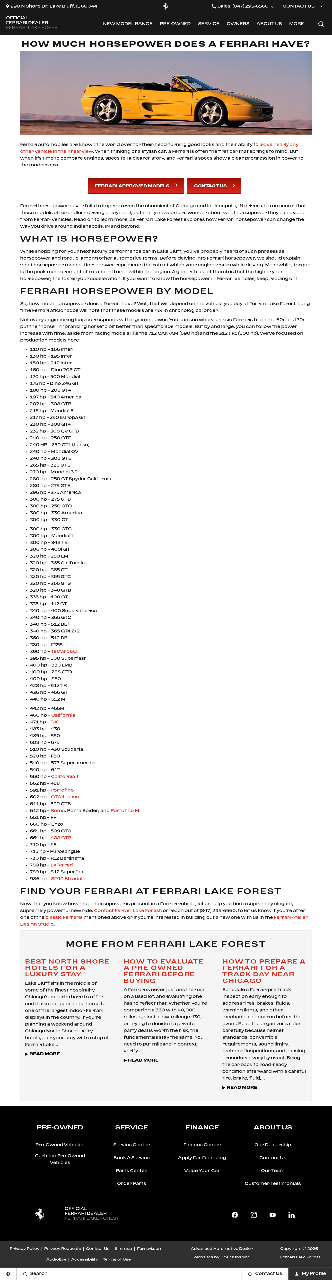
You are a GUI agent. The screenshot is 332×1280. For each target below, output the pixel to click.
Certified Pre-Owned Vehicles (60, 1159)
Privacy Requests (62, 1249)
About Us (269, 25)
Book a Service (132, 1158)
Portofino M (125, 811)
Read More (44, 1054)
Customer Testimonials (273, 1184)
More (297, 25)
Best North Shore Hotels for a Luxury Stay (67, 968)
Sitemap (123, 1249)
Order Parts (131, 1184)
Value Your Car (202, 1171)
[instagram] (254, 1215)
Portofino (62, 790)
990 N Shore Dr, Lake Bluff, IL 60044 (53, 6)
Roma (58, 811)
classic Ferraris (64, 917)
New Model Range (128, 25)
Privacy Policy (24, 1249)
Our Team (273, 1171)
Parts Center (131, 1171)
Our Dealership (272, 1145)
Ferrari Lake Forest (300, 1257)
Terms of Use (117, 1259)
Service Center (131, 1145)
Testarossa (64, 652)
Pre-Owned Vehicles (59, 1145)
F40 (55, 722)
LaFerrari (62, 865)
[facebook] (235, 1215)
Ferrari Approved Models (132, 186)
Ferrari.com (150, 1249)
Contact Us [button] (299, 6)
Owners (238, 25)
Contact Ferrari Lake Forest (127, 911)
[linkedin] (291, 1215)
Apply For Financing (202, 1158)
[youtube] (273, 1215)
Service (208, 25)
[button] (321, 24)
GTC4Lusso (65, 797)
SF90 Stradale (68, 879)
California (63, 715)
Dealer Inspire (235, 1257)
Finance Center (202, 1145)
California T (65, 777)
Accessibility (84, 1259)
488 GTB (61, 838)
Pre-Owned (175, 25)
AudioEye (56, 1259)
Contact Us (210, 186)
